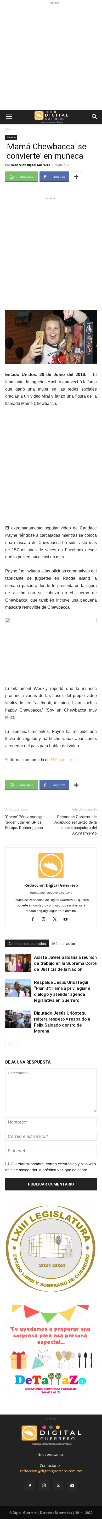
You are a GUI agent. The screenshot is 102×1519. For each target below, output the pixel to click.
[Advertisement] (51, 56)
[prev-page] (8, 1044)
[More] (76, 176)
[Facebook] (34, 919)
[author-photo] (51, 878)
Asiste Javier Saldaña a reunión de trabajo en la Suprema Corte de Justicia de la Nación (65, 963)
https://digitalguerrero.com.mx (51, 892)
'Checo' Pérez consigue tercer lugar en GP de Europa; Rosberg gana (25, 822)
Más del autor (63, 944)
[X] (56, 919)
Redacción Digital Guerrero (30, 165)
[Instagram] (45, 919)
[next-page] (17, 1044)
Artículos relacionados (27, 944)
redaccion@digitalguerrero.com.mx (51, 1470)
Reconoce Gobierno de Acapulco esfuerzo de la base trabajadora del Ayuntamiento (75, 825)
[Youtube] (67, 919)
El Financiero (63, 759)
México (10, 129)
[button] (9, 117)
